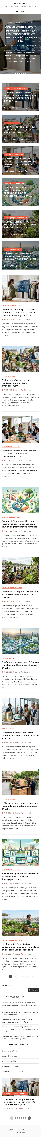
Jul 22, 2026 (10, 266)
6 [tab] (25, 74)
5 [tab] (23, 74)
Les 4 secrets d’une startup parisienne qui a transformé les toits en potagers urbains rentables (20, 947)
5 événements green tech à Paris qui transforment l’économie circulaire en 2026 (20, 256)
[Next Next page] (30, 976)
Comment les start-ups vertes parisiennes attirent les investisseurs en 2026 (20, 735)
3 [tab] (19, 74)
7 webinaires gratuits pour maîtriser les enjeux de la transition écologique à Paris (20, 876)
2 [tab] (17, 74)
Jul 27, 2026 (11, 46)
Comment (32, 46)
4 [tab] (21, 74)
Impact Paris (20, 3)
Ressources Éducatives (14, 154)
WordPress (21, 1132)
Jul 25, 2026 (10, 171)
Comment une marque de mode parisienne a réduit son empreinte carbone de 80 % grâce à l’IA (20, 34)
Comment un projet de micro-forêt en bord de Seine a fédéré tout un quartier (20, 224)
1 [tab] (15, 74)
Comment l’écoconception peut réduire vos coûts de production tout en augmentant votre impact (19, 191)
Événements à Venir (13, 249)
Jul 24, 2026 (10, 203)
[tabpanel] (20, 45)
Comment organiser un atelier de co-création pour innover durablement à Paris (20, 161)
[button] (20, 12)
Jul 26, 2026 (10, 139)
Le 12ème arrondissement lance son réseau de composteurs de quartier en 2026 (20, 806)
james (22, 46)
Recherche (6, 985)
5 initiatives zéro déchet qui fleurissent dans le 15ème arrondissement (19, 129)
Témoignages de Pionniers (20, 23)
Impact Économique (9, 729)
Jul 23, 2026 (10, 234)
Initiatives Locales (12, 123)
